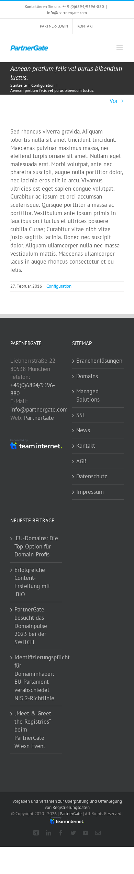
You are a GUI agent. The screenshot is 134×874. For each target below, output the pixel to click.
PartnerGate (39, 418)
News (83, 430)
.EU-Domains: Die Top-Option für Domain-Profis (36, 546)
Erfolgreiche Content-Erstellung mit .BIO (32, 582)
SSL (81, 415)
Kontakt (85, 445)
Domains (87, 376)
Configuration (58, 286)
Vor (114, 101)
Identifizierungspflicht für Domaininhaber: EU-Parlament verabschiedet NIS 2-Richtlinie (36, 677)
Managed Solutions (88, 395)
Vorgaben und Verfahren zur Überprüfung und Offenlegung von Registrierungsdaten (67, 804)
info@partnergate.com (67, 12)
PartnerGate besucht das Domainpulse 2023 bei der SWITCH (30, 626)
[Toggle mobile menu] (120, 47)
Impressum (90, 491)
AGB (81, 461)
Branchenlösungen (98, 360)
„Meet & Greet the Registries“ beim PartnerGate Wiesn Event (32, 730)
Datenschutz (91, 476)
